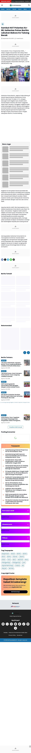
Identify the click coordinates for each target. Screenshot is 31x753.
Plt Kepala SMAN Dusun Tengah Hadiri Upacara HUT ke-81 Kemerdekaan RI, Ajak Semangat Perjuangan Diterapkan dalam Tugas (16, 473)
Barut (19, 9)
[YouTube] (15, 624)
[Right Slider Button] (29, 9)
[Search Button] (28, 5)
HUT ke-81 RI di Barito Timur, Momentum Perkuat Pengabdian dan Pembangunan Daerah (16, 484)
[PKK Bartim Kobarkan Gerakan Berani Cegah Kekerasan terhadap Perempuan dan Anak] (27, 394)
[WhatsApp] (11, 259)
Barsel (14, 9)
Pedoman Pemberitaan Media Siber (18, 632)
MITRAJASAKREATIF (12, 640)
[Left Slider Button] (24, 352)
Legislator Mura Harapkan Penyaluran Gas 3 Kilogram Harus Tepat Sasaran (15, 490)
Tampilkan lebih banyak (15, 427)
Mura (25, 9)
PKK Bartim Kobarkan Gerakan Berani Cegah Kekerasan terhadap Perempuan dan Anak (12, 396)
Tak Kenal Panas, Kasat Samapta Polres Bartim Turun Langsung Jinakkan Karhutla (11, 375)
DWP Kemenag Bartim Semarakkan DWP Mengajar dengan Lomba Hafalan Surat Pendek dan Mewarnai (10, 385)
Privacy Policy (12, 635)
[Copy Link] (14, 259)
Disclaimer (19, 635)
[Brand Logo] (15, 607)
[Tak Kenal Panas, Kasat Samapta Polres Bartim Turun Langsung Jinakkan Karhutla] (27, 373)
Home (2, 9)
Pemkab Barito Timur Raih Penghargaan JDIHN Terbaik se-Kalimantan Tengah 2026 (15, 461)
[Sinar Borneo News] (15, 5)
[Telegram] (8, 259)
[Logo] (15, 613)
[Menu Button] (2, 5)
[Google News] (19, 624)
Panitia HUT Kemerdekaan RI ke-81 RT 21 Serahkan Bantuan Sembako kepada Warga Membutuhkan (16, 478)
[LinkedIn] (27, 624)
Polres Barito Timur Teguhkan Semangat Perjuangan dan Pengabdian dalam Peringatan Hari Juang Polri (10, 419)
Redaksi (6, 632)
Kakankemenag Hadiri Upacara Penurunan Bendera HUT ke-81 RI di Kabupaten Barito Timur (16, 455)
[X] (5, 259)
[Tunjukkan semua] (28, 511)
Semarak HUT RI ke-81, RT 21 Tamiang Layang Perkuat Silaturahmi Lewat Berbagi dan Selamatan (16, 467)
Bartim (8, 9)
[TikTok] (23, 624)
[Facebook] (2, 259)
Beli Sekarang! (15, 591)
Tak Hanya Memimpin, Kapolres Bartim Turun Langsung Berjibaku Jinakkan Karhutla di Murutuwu (11, 364)
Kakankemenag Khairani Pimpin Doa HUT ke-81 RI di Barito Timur (16, 450)
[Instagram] (11, 624)
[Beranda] (2, 24)
